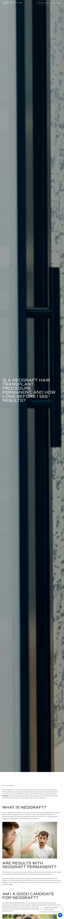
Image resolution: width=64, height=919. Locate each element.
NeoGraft (5, 796)
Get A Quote (45, 3)
